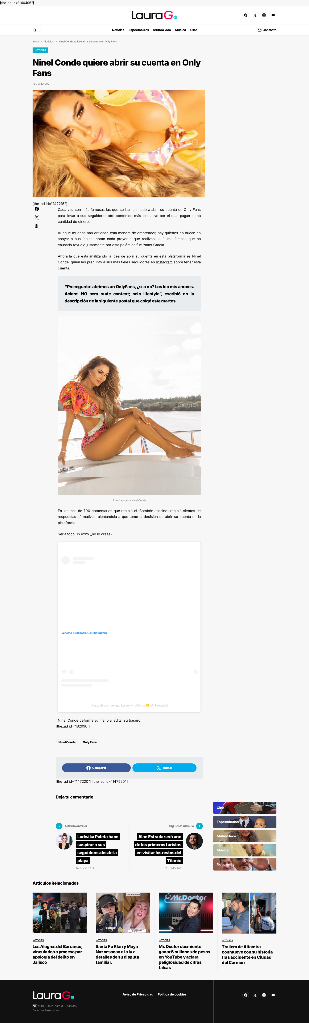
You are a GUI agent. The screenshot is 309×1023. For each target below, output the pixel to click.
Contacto (269, 30)
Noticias (49, 41)
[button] (34, 30)
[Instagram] (264, 15)
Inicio (36, 41)
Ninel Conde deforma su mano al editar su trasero (99, 720)
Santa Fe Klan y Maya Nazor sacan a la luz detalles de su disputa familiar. (117, 954)
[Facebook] (245, 15)
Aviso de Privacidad (138, 994)
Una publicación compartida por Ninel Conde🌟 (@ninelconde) (129, 705)
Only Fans (90, 742)
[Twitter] (255, 15)
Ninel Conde (66, 742)
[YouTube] (273, 15)
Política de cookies (172, 994)
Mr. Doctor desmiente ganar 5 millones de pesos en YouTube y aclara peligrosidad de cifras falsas (184, 957)
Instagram (164, 262)
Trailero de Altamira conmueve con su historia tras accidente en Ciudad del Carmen (247, 954)
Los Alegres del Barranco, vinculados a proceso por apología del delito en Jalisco (57, 954)
